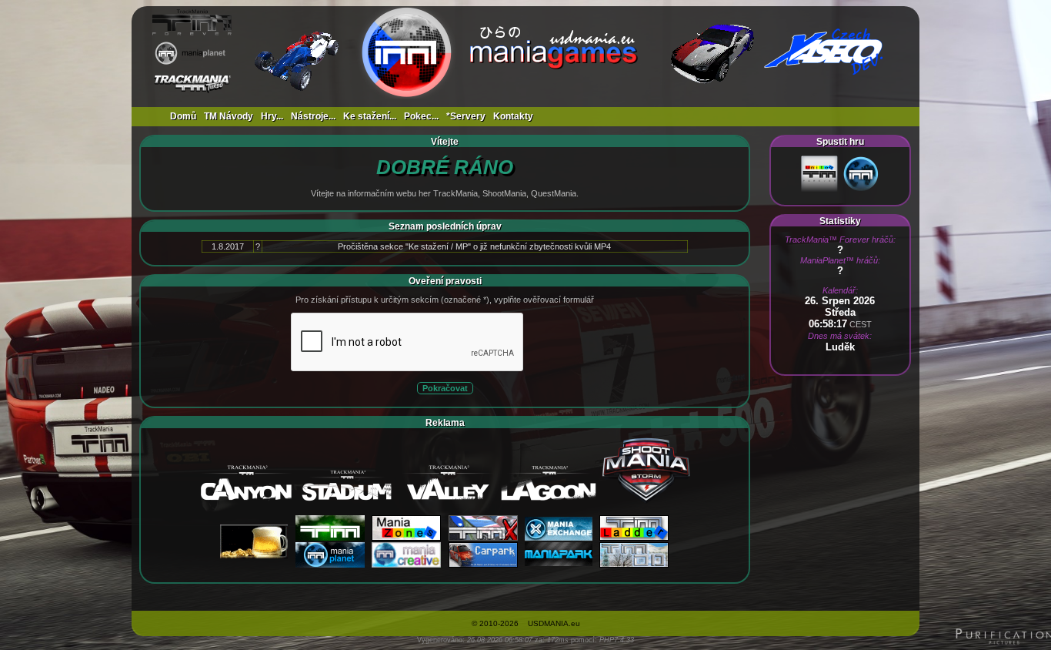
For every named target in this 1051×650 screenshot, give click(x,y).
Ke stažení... (369, 116)
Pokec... (421, 116)
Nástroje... (313, 116)
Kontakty (513, 116)
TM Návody (228, 116)
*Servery (465, 116)
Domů (183, 116)
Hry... (272, 116)
